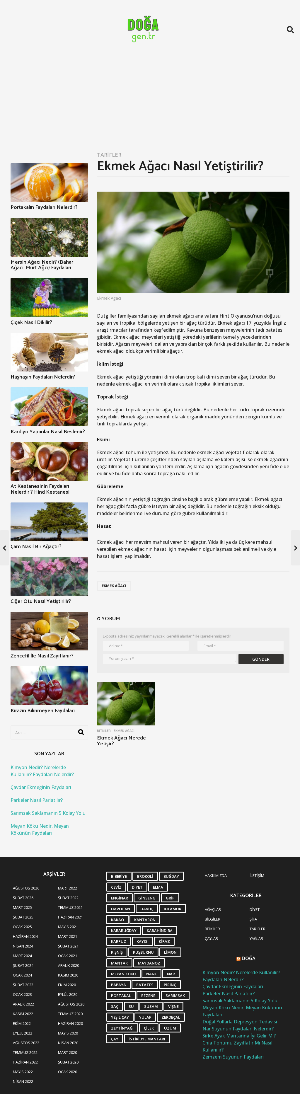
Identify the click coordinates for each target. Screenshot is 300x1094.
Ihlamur (172, 908)
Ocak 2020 (67, 1071)
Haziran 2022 (25, 1062)
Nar (171, 974)
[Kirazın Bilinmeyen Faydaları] (49, 685)
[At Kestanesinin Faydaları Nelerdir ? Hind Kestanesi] (49, 461)
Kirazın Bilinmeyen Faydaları (43, 710)
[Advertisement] (150, 103)
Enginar (119, 898)
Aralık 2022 (23, 1004)
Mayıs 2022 (23, 1071)
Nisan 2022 (23, 1081)
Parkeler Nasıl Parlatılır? (37, 800)
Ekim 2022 (22, 1023)
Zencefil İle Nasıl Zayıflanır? (42, 656)
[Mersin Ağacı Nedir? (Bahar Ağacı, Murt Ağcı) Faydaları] (49, 237)
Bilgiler (212, 919)
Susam (151, 1006)
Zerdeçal (170, 1017)
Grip (170, 898)
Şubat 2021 (68, 946)
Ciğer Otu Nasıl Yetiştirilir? (41, 601)
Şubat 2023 (23, 984)
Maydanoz (149, 963)
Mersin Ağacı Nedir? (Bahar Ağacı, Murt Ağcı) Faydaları (42, 265)
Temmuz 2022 (25, 1052)
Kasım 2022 (23, 1013)
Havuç (147, 908)
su (131, 1006)
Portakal (121, 995)
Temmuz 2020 (70, 1013)
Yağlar (256, 938)
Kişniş (117, 952)
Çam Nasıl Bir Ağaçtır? (36, 546)
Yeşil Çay (120, 1017)
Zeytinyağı (122, 1028)
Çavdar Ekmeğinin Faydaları (41, 787)
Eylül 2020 (67, 994)
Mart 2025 (22, 907)
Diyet (137, 887)
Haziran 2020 (70, 1023)
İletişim (257, 875)
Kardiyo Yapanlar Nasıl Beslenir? (48, 431)
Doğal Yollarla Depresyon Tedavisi (239, 1021)
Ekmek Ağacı (114, 585)
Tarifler (109, 155)
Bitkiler (104, 730)
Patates (145, 984)
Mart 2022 (67, 888)
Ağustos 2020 (71, 1004)
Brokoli (145, 876)
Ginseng (147, 898)
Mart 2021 (67, 936)
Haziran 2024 (25, 936)
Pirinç (170, 984)
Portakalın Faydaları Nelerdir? (44, 207)
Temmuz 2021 (70, 907)
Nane (151, 974)
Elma (158, 887)
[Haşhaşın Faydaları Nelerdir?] (49, 352)
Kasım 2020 (68, 975)
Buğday (171, 876)
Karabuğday (124, 930)
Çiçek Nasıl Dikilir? (31, 322)
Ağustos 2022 (26, 1042)
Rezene (148, 995)
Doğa (248, 959)
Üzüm (170, 1028)
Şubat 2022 (68, 897)
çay (114, 1039)
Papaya (118, 984)
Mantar (119, 963)
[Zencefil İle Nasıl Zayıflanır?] (49, 631)
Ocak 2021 (67, 955)
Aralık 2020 (68, 965)
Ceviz (116, 887)
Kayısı (143, 941)
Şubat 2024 (23, 965)
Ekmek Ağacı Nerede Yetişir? (121, 741)
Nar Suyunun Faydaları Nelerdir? (238, 1028)
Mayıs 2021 (68, 926)
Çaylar (211, 938)
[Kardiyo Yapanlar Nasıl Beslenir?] (49, 406)
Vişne (173, 1006)
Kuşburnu (143, 952)
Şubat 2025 (23, 917)
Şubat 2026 (23, 897)
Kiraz (164, 941)
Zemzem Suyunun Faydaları (233, 1057)
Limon (170, 952)
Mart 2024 (22, 955)
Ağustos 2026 (26, 888)
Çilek (149, 1028)
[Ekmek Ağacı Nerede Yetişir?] (126, 703)
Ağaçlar (213, 909)
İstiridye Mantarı (147, 1039)
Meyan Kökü (123, 974)
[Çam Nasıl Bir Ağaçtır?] (49, 521)
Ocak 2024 (22, 975)
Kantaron (145, 919)
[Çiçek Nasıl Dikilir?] (49, 297)
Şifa (253, 919)
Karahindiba (160, 930)
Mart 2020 (67, 1052)
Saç (114, 1006)
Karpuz (118, 941)
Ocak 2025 (22, 926)
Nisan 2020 (68, 1042)
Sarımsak (175, 995)
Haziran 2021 (70, 917)
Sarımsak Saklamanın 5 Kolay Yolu (48, 813)
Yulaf (145, 1017)
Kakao (117, 919)
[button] (290, 29)
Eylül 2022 (22, 1033)
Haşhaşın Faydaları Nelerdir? (43, 377)
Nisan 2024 (23, 946)
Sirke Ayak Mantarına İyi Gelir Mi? (239, 1035)
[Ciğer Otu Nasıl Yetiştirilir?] (49, 576)
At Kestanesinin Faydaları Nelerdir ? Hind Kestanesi (40, 489)
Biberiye (119, 876)
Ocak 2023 (22, 994)
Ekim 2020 (67, 984)
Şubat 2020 (68, 1062)
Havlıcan (120, 908)
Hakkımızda (216, 875)
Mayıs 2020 (68, 1033)
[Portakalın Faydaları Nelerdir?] (49, 182)
